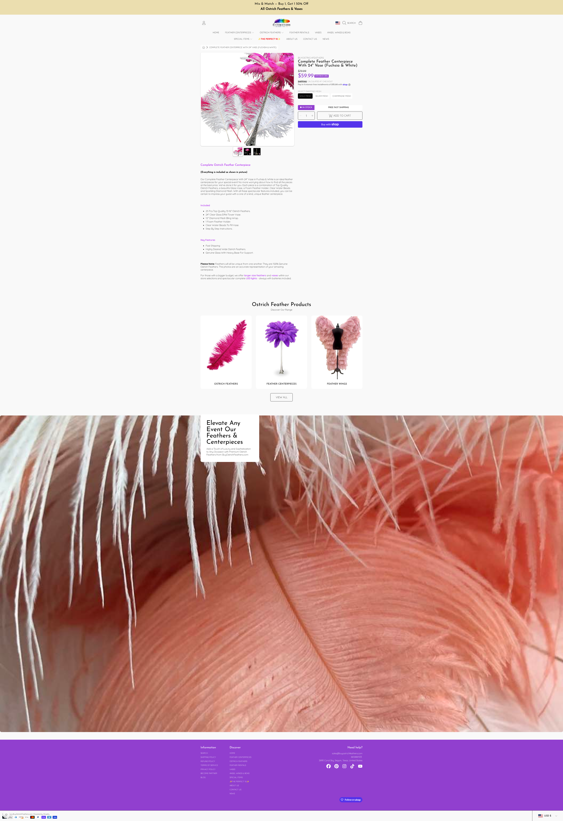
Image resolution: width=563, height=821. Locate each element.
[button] (349, 23)
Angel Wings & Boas (239, 773)
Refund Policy (208, 761)
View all (281, 397)
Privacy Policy (208, 769)
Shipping (302, 81)
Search (204, 753)
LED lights (251, 278)
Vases (232, 769)
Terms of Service (209, 765)
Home (232, 753)
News (232, 793)
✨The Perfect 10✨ (239, 781)
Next (291, 99)
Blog (203, 777)
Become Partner (209, 773)
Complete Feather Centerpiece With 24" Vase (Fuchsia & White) (242, 47)
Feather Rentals (238, 765)
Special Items (242, 39)
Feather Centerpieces (238, 32)
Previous (204, 99)
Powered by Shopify (41, 814)
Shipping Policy (208, 757)
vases (275, 275)
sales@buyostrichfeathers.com (347, 753)
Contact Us (235, 789)
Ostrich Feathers (270, 32)
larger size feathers (255, 275)
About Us (234, 785)
